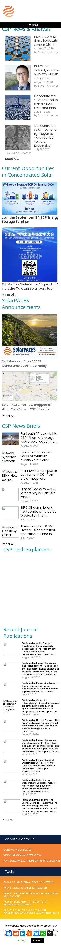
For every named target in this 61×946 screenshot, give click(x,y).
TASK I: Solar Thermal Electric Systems (28, 882)
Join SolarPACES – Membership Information (31, 860)
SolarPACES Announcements (21, 303)
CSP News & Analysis (26, 28)
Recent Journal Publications (20, 632)
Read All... (12, 159)
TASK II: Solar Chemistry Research (25, 888)
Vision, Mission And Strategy (22, 855)
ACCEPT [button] (37, 940)
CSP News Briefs (21, 425)
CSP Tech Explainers (27, 549)
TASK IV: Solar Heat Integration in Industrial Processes (25, 903)
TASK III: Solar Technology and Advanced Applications (30, 895)
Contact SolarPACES (17, 849)
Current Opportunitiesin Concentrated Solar (28, 171)
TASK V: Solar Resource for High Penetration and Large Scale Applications (31, 912)
